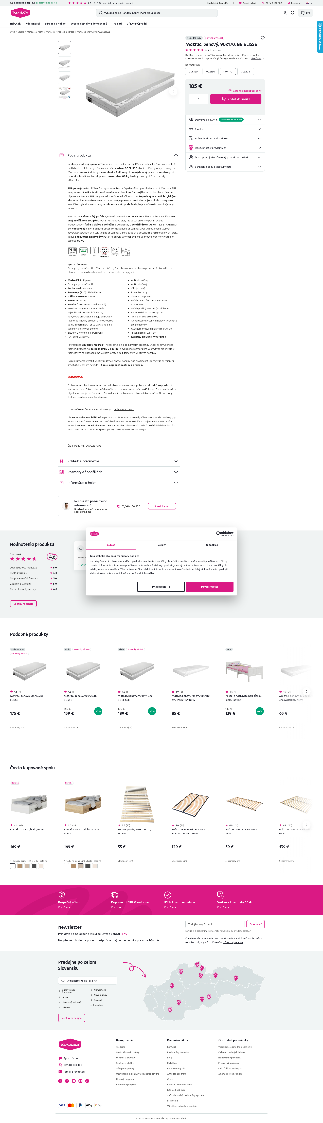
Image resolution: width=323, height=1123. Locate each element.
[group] (129, 91)
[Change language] (309, 3)
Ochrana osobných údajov (231, 1052)
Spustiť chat (249, 3)
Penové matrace (66, 31)
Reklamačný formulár (178, 1052)
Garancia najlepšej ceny (247, 90)
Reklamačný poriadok (229, 1057)
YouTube (74, 1081)
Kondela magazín (176, 1068)
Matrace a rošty (35, 31)
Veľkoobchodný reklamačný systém (185, 1095)
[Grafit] (34, 866)
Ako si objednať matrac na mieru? (122, 365)
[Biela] (12, 866)
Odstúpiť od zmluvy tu (230, 1068)
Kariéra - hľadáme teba (179, 1084)
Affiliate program (176, 1073)
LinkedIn (87, 1081)
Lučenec (66, 1007)
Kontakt (171, 1046)
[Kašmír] (41, 866)
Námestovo (100, 990)
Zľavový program (125, 1079)
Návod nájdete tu (233, 942)
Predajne (295, 3)
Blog (169, 1057)
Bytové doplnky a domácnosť (88, 23)
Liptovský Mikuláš (71, 1002)
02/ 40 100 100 (274, 3)
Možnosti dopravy (125, 1057)
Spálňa (21, 31)
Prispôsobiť (159, 586)
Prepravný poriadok (228, 1062)
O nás (170, 1079)
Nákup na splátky (125, 1068)
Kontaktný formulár (217, 3)
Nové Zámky (100, 995)
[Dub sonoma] (26, 866)
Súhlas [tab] (111, 544)
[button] (225, 119)
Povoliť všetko (209, 586)
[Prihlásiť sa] (285, 13)
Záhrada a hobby (55, 23)
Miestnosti (33, 23)
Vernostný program (126, 1084)
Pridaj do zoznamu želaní (263, 38)
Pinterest (80, 1081)
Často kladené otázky (127, 1052)
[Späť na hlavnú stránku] (20, 12)
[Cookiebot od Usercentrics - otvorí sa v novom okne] (219, 533)
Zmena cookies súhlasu (230, 1073)
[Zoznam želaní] (293, 13)
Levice (65, 997)
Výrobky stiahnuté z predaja (182, 1106)
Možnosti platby (125, 1062)
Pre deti (117, 23)
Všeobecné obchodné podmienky (235, 1046)
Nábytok (15, 23)
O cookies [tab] (212, 544)
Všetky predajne (72, 1018)
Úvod (12, 31)
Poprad (98, 1000)
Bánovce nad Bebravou (68, 991)
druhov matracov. (124, 409)
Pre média (172, 1100)
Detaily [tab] (161, 544)
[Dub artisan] (19, 866)
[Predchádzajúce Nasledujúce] (29, 671)
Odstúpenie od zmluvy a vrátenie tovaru (137, 1073)
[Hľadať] (100, 13)
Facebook (60, 1081)
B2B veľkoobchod (176, 1089)
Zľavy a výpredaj (137, 23)
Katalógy (172, 1062)
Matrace (50, 31)
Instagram (67, 1081)
